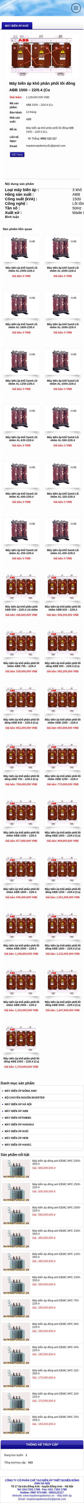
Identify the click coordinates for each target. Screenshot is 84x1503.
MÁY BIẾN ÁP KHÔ (16, 1131)
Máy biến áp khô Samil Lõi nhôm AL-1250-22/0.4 (21, 382)
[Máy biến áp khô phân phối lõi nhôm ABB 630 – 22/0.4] (63, 599)
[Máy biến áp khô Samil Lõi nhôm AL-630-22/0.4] (21, 430)
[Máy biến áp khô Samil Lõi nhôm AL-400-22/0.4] (21, 486)
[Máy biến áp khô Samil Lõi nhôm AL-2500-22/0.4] (21, 260)
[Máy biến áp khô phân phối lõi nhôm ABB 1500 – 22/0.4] (21, 825)
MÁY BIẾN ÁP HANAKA (19, 1124)
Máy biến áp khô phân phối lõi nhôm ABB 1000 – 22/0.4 (63, 721)
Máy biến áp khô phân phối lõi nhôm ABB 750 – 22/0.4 (21, 665)
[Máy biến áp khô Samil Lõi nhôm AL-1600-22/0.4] (21, 317)
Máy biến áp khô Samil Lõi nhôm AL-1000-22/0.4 (63, 382)
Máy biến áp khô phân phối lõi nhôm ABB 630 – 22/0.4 (63, 608)
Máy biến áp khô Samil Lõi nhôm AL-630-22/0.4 (21, 439)
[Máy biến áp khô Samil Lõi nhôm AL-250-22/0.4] (21, 543)
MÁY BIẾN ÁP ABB (16, 1111)
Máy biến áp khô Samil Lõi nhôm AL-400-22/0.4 (21, 495)
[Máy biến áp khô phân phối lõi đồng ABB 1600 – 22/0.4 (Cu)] (63, 938)
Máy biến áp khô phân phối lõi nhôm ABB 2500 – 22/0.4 (21, 1004)
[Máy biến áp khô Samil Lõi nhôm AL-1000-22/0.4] (63, 373)
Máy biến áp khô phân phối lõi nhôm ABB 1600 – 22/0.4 (21, 891)
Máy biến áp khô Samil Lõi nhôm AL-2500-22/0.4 (21, 269)
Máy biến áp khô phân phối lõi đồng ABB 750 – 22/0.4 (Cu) (21, 778)
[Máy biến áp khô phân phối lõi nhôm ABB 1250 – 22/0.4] (63, 769)
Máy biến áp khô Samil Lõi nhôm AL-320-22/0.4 (63, 495)
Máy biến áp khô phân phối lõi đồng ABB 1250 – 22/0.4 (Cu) (63, 891)
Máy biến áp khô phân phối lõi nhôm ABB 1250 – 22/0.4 (63, 778)
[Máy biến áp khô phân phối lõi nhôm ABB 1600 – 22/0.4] (21, 881)
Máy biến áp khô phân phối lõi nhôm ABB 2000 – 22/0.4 (21, 947)
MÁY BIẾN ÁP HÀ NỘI (18, 1104)
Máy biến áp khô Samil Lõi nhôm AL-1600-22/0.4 (21, 326)
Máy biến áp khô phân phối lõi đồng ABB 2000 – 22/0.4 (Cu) (63, 1004)
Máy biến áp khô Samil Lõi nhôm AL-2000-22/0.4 (63, 269)
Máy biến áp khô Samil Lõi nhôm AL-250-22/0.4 (21, 552)
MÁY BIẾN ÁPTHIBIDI (18, 1117)
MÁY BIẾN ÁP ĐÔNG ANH (21, 1090)
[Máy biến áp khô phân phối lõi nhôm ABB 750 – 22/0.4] (21, 656)
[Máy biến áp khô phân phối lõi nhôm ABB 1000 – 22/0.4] (63, 712)
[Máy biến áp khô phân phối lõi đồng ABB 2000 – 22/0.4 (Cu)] (63, 994)
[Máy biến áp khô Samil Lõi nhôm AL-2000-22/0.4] (63, 260)
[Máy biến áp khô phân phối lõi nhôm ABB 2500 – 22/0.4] (21, 994)
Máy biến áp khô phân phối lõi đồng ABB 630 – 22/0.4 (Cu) (21, 721)
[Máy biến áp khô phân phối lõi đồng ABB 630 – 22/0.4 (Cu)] (21, 712)
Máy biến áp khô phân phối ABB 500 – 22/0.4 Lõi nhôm (21, 608)
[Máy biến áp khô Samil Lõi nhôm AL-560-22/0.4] (63, 430)
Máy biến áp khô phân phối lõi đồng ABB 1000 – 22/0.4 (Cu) (63, 834)
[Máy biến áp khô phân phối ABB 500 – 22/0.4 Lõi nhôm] (21, 599)
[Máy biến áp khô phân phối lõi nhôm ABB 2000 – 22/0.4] (21, 938)
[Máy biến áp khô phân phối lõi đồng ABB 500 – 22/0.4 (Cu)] (63, 656)
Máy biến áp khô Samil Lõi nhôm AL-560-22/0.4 (63, 439)
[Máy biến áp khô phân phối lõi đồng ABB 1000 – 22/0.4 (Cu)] (63, 825)
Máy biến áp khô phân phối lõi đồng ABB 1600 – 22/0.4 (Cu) (63, 947)
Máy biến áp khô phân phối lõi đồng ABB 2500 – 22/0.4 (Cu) (21, 1060)
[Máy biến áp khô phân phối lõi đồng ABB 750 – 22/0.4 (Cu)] (21, 769)
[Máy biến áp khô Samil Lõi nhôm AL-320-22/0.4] (63, 486)
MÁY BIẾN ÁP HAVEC (18, 1144)
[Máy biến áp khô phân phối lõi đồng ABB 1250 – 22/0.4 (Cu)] (63, 881)
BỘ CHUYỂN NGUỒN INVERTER (25, 1097)
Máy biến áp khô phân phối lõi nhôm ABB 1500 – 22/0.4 (21, 834)
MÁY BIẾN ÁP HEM (16, 1138)
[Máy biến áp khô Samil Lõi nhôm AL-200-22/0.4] (63, 543)
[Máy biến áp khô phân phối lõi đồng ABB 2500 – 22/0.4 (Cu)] (21, 1051)
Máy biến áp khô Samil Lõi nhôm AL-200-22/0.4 (63, 552)
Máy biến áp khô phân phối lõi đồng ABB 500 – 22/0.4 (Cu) (63, 665)
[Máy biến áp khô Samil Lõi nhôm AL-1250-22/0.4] (21, 373)
